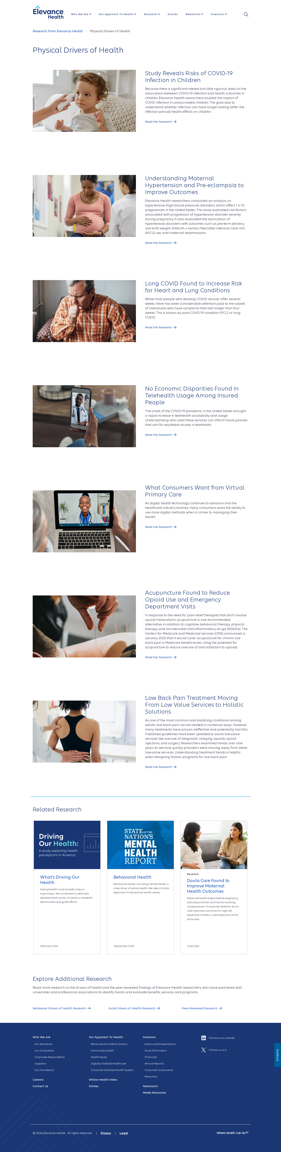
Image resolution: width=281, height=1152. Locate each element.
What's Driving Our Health (60, 880)
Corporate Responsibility (50, 1057)
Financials (151, 1057)
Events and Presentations (160, 1044)
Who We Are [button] (80, 14)
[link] (160, 121)
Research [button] (151, 14)
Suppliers (40, 1063)
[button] (49, 12)
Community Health (102, 1050)
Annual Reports (154, 1063)
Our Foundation (44, 1070)
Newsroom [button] (193, 14)
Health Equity (99, 1057)
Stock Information (156, 1050)
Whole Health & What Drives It (109, 1044)
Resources (151, 1076)
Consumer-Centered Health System (112, 1070)
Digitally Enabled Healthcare (108, 1063)
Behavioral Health (132, 877)
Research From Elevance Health (58, 31)
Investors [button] (218, 14)
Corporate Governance (159, 1070)
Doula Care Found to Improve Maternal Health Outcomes (208, 886)
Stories (173, 14)
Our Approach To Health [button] (116, 14)
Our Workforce (43, 1044)
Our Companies (44, 1050)
